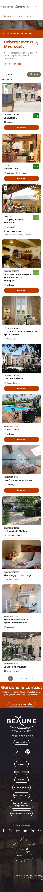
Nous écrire (21, 742)
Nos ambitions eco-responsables (22, 804)
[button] (37, 6)
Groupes (21, 779)
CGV (10, 877)
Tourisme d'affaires (21, 787)
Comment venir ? (21, 795)
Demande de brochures (21, 813)
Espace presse (21, 772)
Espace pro (21, 764)
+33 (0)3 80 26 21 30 (21, 736)
